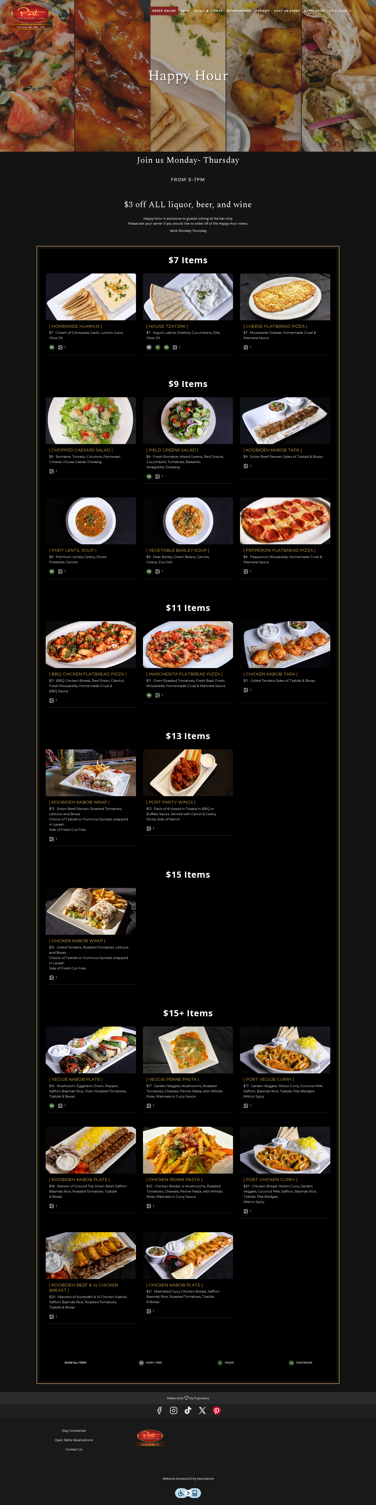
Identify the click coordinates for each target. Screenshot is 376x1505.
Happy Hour (314, 11)
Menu (185, 11)
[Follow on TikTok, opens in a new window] (188, 1411)
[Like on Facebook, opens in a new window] (159, 1411)
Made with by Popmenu (106, 1398)
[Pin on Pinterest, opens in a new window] (217, 1411)
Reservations (239, 11)
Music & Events (208, 11)
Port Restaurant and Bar (150, 1438)
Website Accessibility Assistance (188, 1478)
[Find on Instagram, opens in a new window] (174, 1411)
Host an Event (287, 11)
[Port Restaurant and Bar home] (30, 17)
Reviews (262, 11)
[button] (340, 11)
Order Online (164, 11)
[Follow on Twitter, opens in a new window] (202, 1411)
